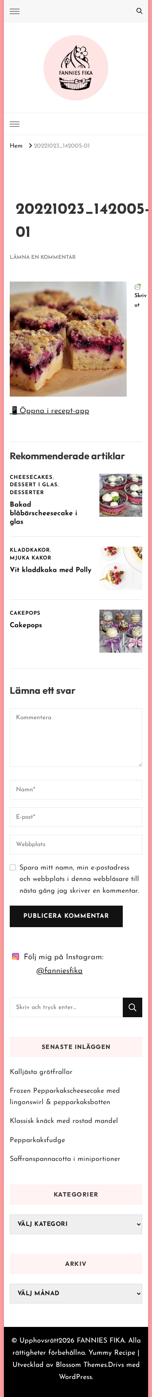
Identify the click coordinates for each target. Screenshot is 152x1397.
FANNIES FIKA (101, 1340)
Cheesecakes (31, 477)
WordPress (75, 1377)
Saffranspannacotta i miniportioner (65, 1159)
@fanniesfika (59, 971)
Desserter (27, 492)
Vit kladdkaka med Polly (50, 570)
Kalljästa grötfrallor (41, 1072)
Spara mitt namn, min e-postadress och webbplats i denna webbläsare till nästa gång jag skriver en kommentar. (79, 879)
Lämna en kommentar (43, 257)
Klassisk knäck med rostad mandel (64, 1121)
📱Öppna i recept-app (49, 411)
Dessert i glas (34, 484)
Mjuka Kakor (30, 558)
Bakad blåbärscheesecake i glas (43, 513)
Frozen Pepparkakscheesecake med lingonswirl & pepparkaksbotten (65, 1096)
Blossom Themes (81, 1365)
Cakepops (25, 613)
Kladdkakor (30, 550)
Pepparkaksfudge (37, 1140)
